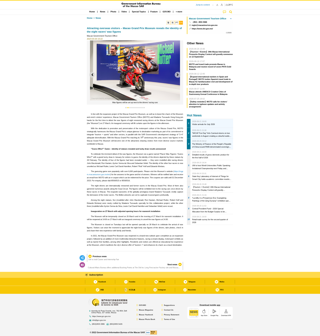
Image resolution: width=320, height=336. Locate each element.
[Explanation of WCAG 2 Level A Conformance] (151, 332)
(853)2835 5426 (116, 324)
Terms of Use (169, 319)
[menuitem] (102, 11)
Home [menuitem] (92, 12)
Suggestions (169, 305)
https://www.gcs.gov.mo (101, 316)
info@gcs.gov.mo (99, 320)
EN (181, 23)
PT (177, 23)
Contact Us (168, 310)
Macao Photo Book (147, 319)
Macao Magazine (146, 310)
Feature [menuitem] (154, 12)
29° (230, 5)
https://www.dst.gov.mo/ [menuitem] (202, 29)
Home (89, 18)
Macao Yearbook (146, 315)
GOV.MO (142, 305)
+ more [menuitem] (229, 32)
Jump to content (203, 5)
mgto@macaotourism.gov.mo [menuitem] (205, 25)
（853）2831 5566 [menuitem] (199, 22)
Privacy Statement (171, 315)
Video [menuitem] (124, 12)
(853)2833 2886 (98, 324)
